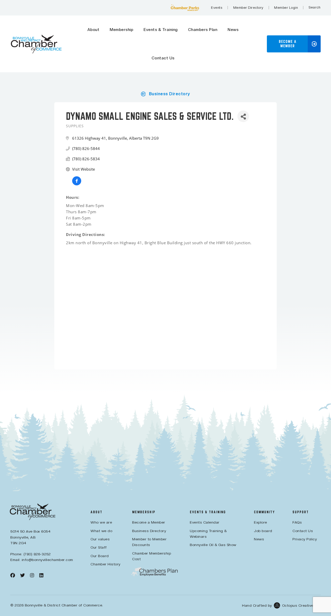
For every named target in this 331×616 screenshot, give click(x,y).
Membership (121, 29)
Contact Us (163, 58)
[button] (294, 43)
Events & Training (161, 29)
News (233, 29)
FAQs (297, 522)
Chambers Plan (202, 29)
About (93, 29)
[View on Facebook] (76, 183)
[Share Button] (243, 116)
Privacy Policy (304, 539)
